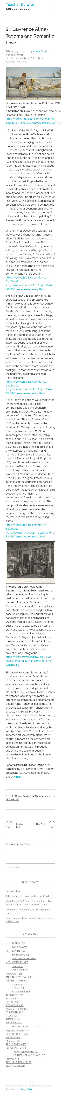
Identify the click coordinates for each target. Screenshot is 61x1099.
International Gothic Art (28, 1026)
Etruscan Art (14, 1012)
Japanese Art (14, 1019)
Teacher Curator (20, 4)
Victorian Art (12, 799)
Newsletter (13, 1041)
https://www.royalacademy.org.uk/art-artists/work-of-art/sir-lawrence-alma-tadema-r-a (29, 660)
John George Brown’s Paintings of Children (29, 896)
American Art (14, 973)
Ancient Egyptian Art (19, 977)
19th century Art (18, 58)
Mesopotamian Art (17, 1030)
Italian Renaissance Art (26, 1052)
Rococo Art (19, 947)
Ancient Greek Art (17, 980)
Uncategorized (15, 1066)
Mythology (13, 1037)
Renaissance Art (16, 1047)
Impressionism (20, 955)
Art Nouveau (20, 969)
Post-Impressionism (24, 958)
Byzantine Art (15, 1005)
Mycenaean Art (21, 991)
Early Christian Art (18, 1009)
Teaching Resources (16, 61)
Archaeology (14, 995)
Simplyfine (26, 1089)
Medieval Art (14, 1022)
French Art (13, 1015)
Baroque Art (14, 998)
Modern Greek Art (17, 1034)
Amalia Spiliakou (41, 51)
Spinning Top (13, 891)
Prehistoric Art (16, 1044)
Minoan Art (19, 988)
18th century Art (17, 943)
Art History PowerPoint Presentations (31, 796)
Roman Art (12, 1059)
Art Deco (17, 966)
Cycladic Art (20, 984)
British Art (35, 58)
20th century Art (17, 962)
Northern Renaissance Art (28, 1055)
